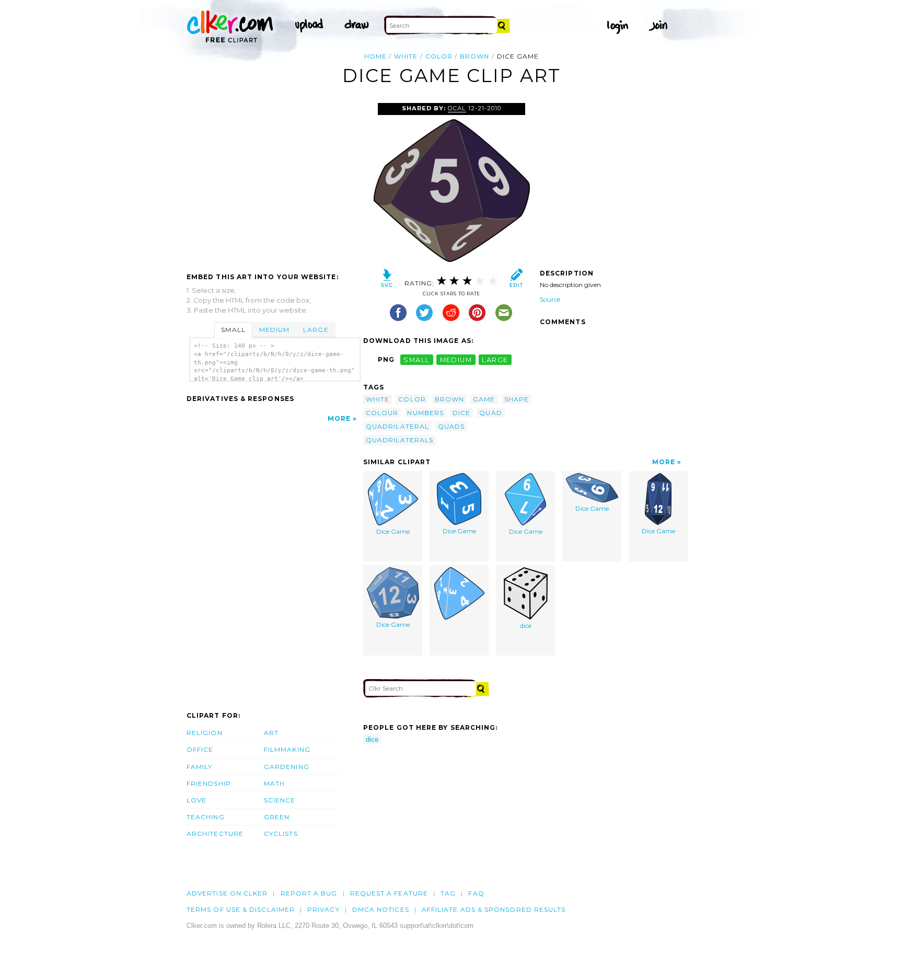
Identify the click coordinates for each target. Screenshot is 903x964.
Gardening (286, 767)
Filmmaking (287, 749)
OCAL (457, 108)
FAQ (476, 893)
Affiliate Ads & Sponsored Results (494, 909)
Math (274, 783)
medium (456, 359)
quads (451, 426)
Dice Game (393, 531)
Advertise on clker (227, 893)
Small (233, 330)
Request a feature (389, 893)
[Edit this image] (516, 280)
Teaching (206, 817)
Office (200, 749)
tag (448, 893)
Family (199, 767)
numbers (425, 413)
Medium (274, 330)
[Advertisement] (274, 181)
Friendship (209, 783)
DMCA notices (380, 909)
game (484, 399)
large (495, 359)
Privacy (323, 909)
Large (315, 330)
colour (382, 413)
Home (375, 56)
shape (516, 399)
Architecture (215, 833)
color (439, 56)
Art (271, 733)
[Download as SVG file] (387, 280)
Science (280, 800)
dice (461, 413)
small (416, 359)
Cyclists (281, 833)
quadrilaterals (399, 440)
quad (490, 413)
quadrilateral (397, 426)
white (406, 56)
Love (196, 800)
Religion (205, 733)
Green (277, 817)
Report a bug (309, 893)
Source (550, 299)
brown (474, 56)
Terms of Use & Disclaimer (241, 909)
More (339, 418)
